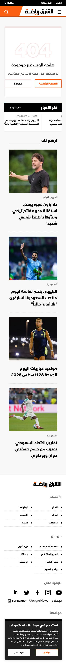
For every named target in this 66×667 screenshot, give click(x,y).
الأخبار (55, 507)
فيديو (25, 523)
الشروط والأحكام (49, 554)
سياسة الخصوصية (49, 547)
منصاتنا (24, 554)
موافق (47, 653)
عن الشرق (23, 547)
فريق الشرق (52, 562)
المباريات (53, 523)
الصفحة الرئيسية (48, 83)
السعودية (52, 284)
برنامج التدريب (51, 569)
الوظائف (23, 562)
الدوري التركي (49, 197)
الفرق (55, 515)
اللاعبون (24, 515)
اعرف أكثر (19, 653)
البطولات (23, 507)
